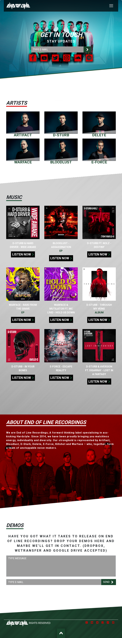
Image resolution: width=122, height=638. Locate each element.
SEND (106, 581)
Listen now (21, 254)
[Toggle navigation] (111, 6)
